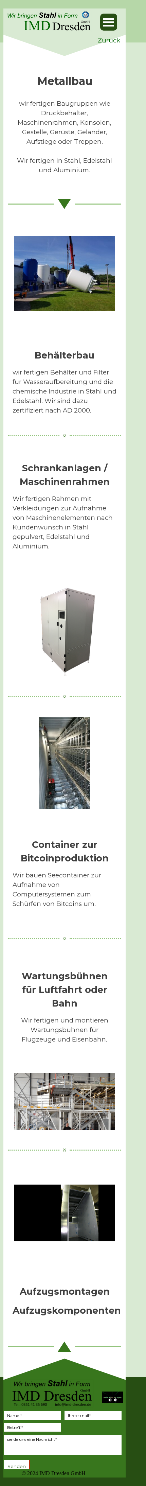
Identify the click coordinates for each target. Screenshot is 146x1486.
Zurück (109, 40)
